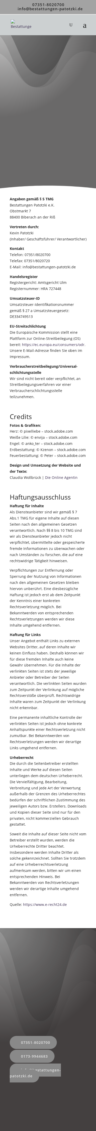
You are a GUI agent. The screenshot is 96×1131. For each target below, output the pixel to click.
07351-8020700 (48, 4)
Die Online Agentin (61, 477)
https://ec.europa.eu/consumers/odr (53, 344)
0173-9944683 (34, 1056)
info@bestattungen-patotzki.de (35, 1073)
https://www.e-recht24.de (45, 904)
